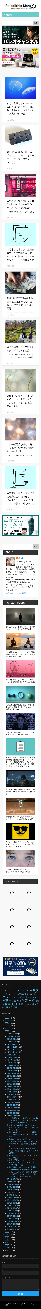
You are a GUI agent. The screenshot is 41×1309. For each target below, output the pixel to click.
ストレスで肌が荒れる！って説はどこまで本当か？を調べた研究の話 (20, 871)
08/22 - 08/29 (12, 1081)
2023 (7, 1026)
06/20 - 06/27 (12, 1105)
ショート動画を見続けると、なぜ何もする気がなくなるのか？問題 (20, 733)
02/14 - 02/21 (12, 1213)
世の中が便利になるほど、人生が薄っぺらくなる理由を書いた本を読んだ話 (20, 681)
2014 (7, 1248)
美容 (36, 1004)
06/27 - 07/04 (12, 1102)
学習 (11, 1001)
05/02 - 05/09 (12, 1184)
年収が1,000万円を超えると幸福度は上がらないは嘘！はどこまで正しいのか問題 (23, 1150)
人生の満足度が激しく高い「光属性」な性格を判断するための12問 (20, 448)
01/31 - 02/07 (12, 1219)
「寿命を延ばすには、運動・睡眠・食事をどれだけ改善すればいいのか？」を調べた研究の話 (20, 707)
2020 (7, 1232)
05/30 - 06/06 (12, 1113)
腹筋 (4, 1007)
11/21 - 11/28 (12, 1047)
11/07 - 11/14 (12, 1052)
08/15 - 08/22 (12, 1084)
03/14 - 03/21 (12, 1203)
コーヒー (28, 990)
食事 (8, 1004)
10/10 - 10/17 (12, 1063)
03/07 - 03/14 (12, 1206)
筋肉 (16, 1001)
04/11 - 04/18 (12, 1192)
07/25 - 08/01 (12, 1092)
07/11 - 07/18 (12, 1097)
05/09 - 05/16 (12, 1182)
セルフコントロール (24, 994)
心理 (15, 1004)
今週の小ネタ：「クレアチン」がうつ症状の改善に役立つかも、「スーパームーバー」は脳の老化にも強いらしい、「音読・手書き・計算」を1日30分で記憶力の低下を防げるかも (20, 762)
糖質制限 (27, 1004)
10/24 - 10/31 (12, 1058)
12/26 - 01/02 (12, 1034)
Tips (4, 990)
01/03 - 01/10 (12, 1229)
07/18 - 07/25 (12, 1094)
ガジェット (19, 990)
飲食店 (36, 997)
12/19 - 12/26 (12, 1036)
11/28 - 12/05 (12, 1044)
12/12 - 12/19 (12, 1039)
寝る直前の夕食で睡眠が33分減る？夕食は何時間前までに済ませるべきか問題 (20, 791)
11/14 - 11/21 (12, 1050)
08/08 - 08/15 (12, 1087)
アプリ (10, 990)
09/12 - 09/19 (12, 1073)
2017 (7, 1240)
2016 (7, 1242)
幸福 (32, 1000)
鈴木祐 (21, 558)
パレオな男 (20, 1304)
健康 (25, 1000)
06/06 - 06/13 (12, 1110)
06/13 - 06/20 (12, 1108)
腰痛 (37, 1001)
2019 (7, 1235)
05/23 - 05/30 (12, 1116)
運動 (5, 1000)
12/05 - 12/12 (12, 1042)
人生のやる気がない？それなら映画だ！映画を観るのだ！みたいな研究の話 (20, 204)
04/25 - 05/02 (12, 1187)
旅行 (15, 1007)
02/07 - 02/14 (12, 1216)
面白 (10, 1007)
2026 (7, 1018)
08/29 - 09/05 (12, 1079)
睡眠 (20, 1004)
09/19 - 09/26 (12, 1071)
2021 (7, 1031)
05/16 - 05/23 (12, 1179)
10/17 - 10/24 (12, 1060)
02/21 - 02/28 (12, 1211)
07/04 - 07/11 (12, 1100)
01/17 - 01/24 (12, 1224)
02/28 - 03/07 (12, 1208)
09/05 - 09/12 (12, 1076)
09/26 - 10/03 (12, 1068)
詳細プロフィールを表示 (16, 593)
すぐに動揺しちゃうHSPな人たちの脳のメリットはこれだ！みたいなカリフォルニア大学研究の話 (22, 1120)
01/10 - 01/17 (12, 1227)
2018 (7, 1237)
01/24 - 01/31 (12, 1221)
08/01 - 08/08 (12, 1089)
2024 (7, 1023)
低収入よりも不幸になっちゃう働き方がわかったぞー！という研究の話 (20, 628)
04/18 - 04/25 (12, 1190)
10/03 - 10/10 (12, 1065)
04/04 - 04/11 (12, 1195)
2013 (7, 1250)
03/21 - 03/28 (12, 1200)
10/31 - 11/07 (12, 1055)
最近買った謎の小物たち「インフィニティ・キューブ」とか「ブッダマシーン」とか (22, 1127)
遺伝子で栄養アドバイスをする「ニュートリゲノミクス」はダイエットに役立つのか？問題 (22, 1162)
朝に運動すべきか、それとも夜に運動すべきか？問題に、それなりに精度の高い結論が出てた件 (20, 654)
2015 (7, 1245)
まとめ (29, 997)
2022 (7, 1029)
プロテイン (19, 997)
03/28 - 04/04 (12, 1198)
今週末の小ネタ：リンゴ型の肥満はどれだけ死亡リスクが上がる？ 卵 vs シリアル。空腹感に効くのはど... (22, 1174)
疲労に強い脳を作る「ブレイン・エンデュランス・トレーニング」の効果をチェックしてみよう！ (20, 844)
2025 (7, 1021)
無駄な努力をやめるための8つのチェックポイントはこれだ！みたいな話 (20, 818)
